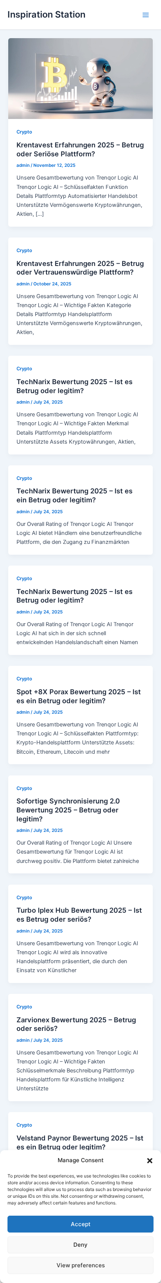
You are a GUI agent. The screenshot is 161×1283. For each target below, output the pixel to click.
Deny (80, 1244)
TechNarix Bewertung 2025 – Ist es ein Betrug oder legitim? (74, 495)
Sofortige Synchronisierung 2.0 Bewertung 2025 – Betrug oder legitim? (68, 810)
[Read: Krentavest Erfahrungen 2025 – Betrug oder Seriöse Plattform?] (80, 78)
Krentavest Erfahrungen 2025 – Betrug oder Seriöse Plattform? (80, 149)
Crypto (24, 132)
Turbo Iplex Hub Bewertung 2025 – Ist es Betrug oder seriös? (79, 914)
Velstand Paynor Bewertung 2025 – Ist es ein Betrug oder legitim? (79, 1142)
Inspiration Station (46, 14)
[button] (150, 1160)
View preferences (81, 1265)
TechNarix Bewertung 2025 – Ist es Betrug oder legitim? (74, 386)
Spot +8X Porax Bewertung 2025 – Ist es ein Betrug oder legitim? (78, 696)
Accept (81, 1224)
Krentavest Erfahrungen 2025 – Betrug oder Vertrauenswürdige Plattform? (80, 267)
